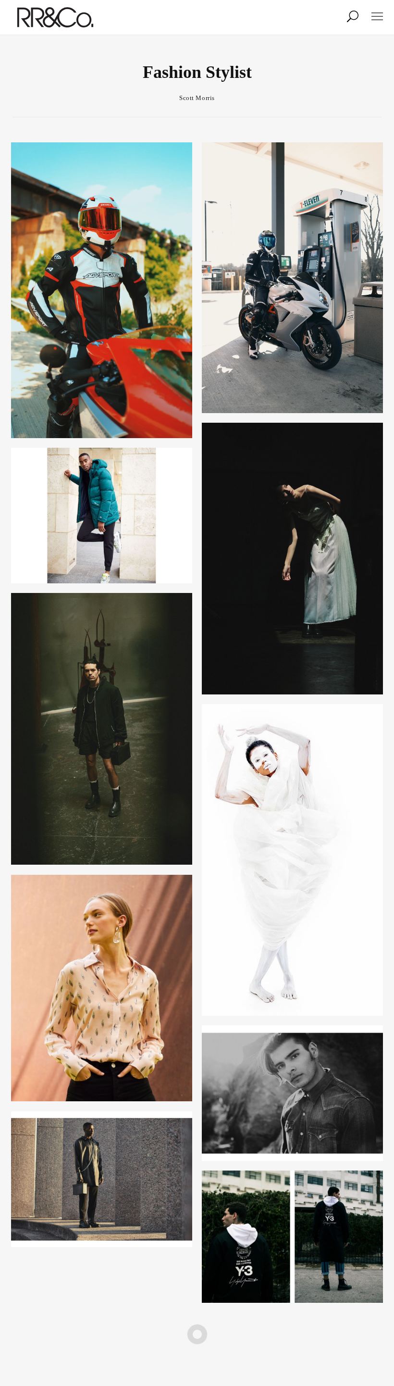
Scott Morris (197, 97)
